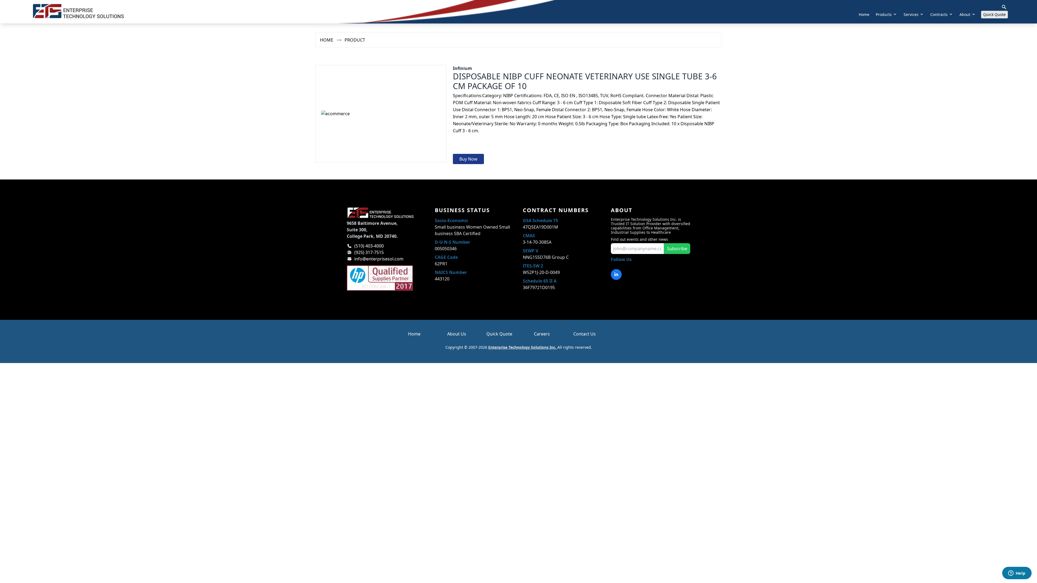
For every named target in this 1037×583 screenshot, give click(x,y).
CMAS (529, 236)
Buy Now (468, 159)
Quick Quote (994, 14)
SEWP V (530, 251)
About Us (456, 334)
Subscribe (677, 249)
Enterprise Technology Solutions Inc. (522, 347)
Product (355, 40)
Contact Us (584, 334)
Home (864, 14)
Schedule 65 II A (540, 281)
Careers (542, 334)
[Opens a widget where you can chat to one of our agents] (1017, 573)
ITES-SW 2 (533, 266)
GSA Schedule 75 (540, 220)
